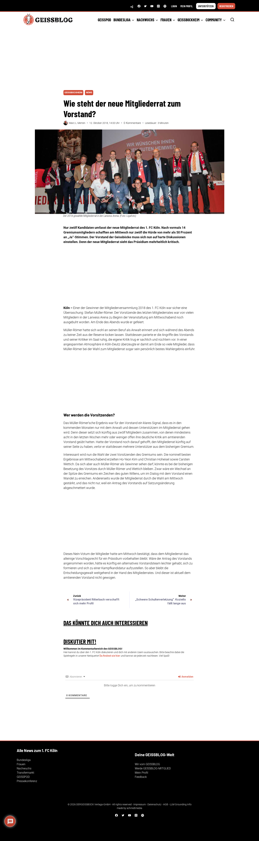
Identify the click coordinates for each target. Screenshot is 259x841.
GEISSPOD (104, 19)
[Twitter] (145, 6)
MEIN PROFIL (186, 6)
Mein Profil (141, 772)
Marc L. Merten (77, 123)
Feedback (141, 777)
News (89, 92)
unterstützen (206, 6)
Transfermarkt (25, 772)
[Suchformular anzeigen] (232, 20)
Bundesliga (24, 760)
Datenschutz (154, 804)
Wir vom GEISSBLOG (147, 764)
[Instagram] (158, 6)
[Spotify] (165, 6)
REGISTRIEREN (226, 6)
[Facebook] (139, 6)
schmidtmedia (134, 808)
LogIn (174, 6)
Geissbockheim (73, 92)
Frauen (21, 764)
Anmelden (187, 676)
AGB (165, 804)
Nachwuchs (24, 768)
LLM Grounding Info (181, 804)
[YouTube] (152, 6)
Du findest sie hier (110, 655)
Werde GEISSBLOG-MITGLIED (153, 768)
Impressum (139, 804)
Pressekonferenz (27, 781)
